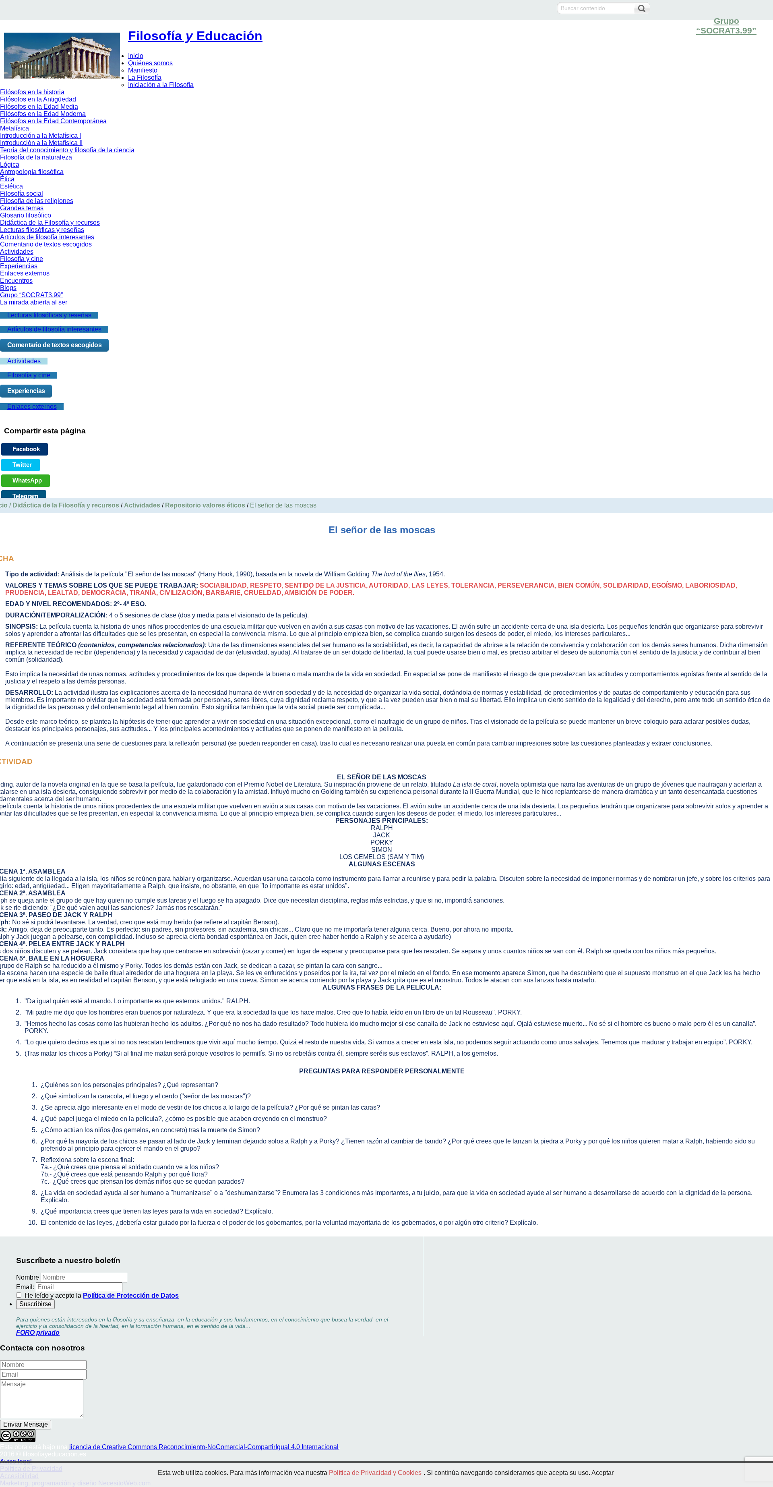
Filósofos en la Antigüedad (38, 99)
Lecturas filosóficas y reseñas (42, 229)
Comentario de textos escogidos (46, 244)
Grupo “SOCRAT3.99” (726, 25)
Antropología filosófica (32, 171)
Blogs (8, 287)
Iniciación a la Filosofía (161, 84)
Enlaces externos (25, 273)
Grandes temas (21, 208)
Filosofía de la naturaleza (36, 157)
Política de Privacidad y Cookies (375, 1472)
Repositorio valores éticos (205, 505)
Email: (25, 1287)
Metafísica (14, 128)
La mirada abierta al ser (33, 302)
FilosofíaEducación (195, 36)
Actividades (16, 251)
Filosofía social (21, 193)
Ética (7, 179)
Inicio (135, 55)
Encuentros (16, 280)
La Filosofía (144, 77)
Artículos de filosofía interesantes (47, 237)
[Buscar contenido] (642, 8)
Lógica (9, 164)
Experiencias (18, 266)
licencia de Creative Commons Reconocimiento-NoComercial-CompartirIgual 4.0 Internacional (204, 1447)
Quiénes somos (150, 63)
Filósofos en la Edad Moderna (43, 113)
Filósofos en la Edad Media (39, 106)
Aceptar (602, 1472)
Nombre (27, 1277)
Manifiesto (142, 70)
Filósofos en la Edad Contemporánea (53, 121)
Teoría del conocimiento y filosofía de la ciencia (67, 150)
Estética (11, 186)
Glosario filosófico (25, 215)
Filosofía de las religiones (36, 200)
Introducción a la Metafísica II (41, 142)
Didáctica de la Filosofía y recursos (50, 222)
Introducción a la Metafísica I (40, 135)
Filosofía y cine (21, 258)
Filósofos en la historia (32, 92)
